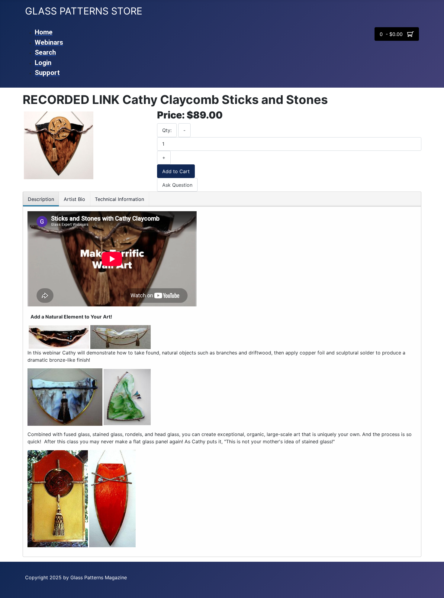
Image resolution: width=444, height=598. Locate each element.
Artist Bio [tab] (74, 199)
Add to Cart (176, 171)
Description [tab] (41, 199)
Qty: (167, 130)
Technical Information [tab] (119, 199)
